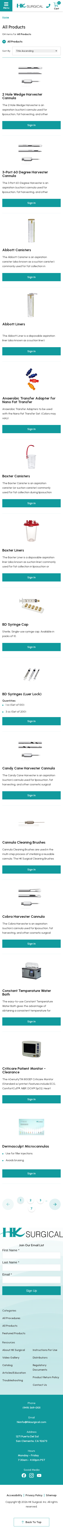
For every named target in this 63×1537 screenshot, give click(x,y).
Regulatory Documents (40, 1367)
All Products (9, 1325)
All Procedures (11, 1318)
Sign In (31, 125)
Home (5, 17)
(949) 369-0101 (31, 1407)
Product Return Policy (46, 1377)
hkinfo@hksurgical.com (31, 1422)
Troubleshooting (12, 1380)
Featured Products (13, 1333)
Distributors (40, 1357)
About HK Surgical (13, 1350)
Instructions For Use (45, 1350)
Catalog (7, 1365)
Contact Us (40, 1385)
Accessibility (14, 1495)
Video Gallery (10, 1357)
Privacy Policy (34, 1495)
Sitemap (51, 1495)
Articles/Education (14, 1372)
